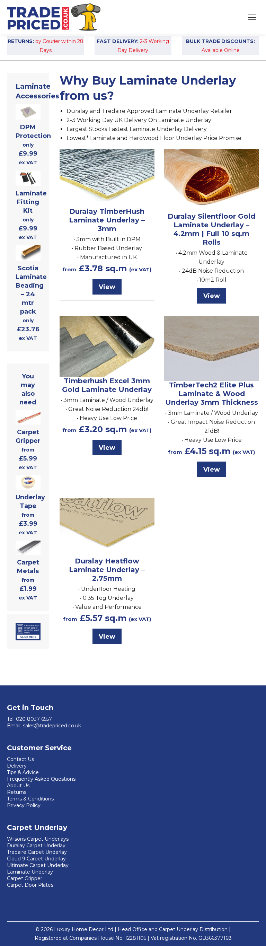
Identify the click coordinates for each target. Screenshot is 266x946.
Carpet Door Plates (30, 885)
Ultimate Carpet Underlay (38, 865)
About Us (18, 785)
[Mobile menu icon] (252, 17)
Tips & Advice (23, 772)
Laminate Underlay (30, 872)
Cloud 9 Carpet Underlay (36, 859)
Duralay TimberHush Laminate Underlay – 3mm (107, 220)
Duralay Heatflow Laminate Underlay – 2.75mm (107, 570)
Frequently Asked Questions (41, 779)
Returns (16, 792)
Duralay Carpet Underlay (36, 845)
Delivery (17, 766)
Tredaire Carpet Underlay (37, 852)
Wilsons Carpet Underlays (38, 839)
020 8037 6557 (34, 719)
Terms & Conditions (30, 799)
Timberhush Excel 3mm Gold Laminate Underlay (107, 385)
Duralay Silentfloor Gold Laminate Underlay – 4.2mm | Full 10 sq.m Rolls (211, 229)
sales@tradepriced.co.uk (52, 725)
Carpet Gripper (24, 878)
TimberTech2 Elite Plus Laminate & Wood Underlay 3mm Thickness (211, 393)
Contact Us (20, 759)
